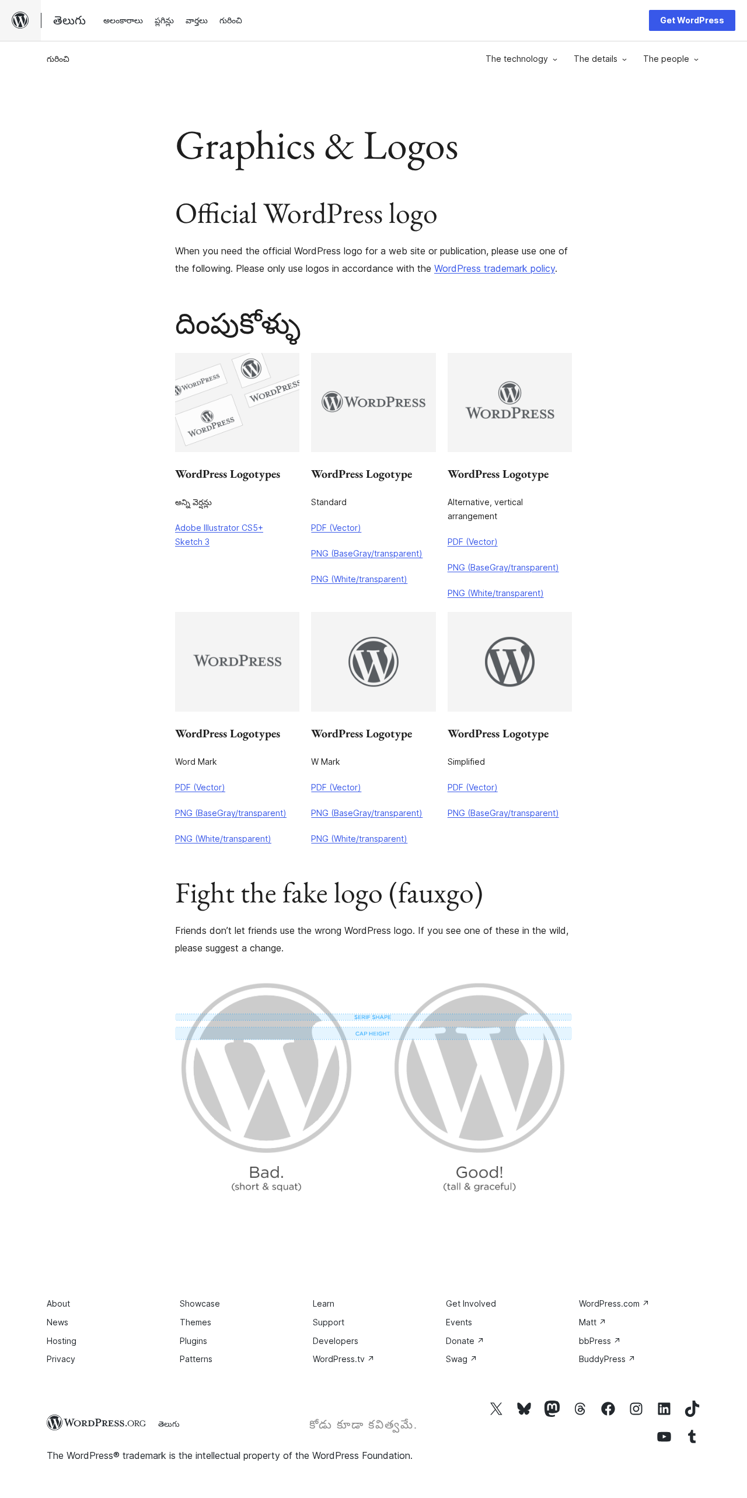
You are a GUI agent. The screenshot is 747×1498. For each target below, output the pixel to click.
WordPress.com (614, 1303)
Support (328, 1322)
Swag (461, 1359)
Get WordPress (692, 20)
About (58, 1303)
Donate (465, 1341)
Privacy (61, 1359)
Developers (335, 1341)
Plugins (193, 1341)
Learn (323, 1303)
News (57, 1322)
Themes (195, 1322)
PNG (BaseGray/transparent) (367, 553)
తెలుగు (169, 1424)
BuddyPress (607, 1359)
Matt (592, 1322)
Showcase (200, 1303)
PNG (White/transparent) (359, 579)
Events (459, 1322)
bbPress (600, 1341)
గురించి (58, 59)
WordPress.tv (344, 1359)
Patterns (196, 1359)
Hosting (61, 1341)
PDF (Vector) (336, 528)
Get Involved (471, 1303)
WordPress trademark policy (494, 268)
